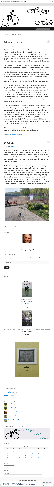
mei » (38, 459)
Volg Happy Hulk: (10, 254)
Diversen (12, 134)
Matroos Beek (12, 419)
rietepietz (10, 404)
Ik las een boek (7, 396)
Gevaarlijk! (6, 393)
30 (38, 457)
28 (26, 457)
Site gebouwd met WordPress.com (27, 480)
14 (48, 41)
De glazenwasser (8, 392)
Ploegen (9, 143)
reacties (19, 134)
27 (19, 457)
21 (26, 455)
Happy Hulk (11, 411)
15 (32, 453)
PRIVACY (16, 28)
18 (7, 455)
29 (32, 457)
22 (32, 455)
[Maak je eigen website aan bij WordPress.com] (27, 1)
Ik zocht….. (6, 395)
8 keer (5, 391)
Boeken (10, 28)
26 (13, 457)
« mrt (12, 459)
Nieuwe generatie (14, 42)
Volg (7, 267)
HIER (28, 303)
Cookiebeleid (32, 484)
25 (7, 457)
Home (5, 28)
